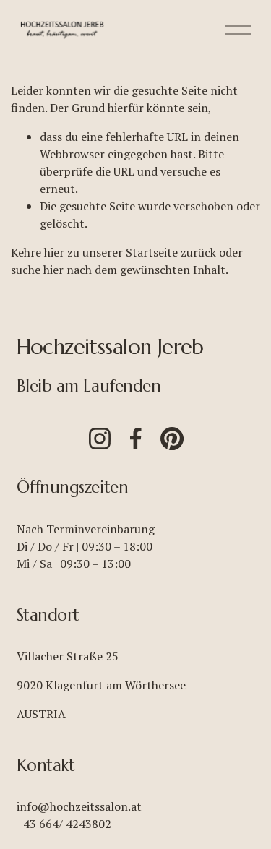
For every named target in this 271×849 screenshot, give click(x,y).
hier (54, 252)
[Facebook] (135, 438)
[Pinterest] (172, 438)
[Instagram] (99, 438)
